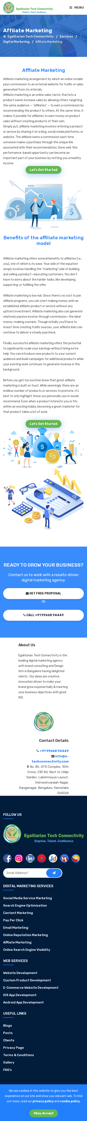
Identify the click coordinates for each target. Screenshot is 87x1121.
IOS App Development (20, 995)
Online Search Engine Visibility (26, 950)
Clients (8, 1040)
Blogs (7, 1025)
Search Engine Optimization (25, 905)
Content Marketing (18, 913)
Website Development (20, 973)
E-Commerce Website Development (30, 988)
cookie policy (70, 1101)
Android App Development (23, 1002)
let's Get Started (43, 170)
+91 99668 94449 (54, 751)
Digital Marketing (16, 42)
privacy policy (43, 1101)
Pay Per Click (13, 920)
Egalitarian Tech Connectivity (30, 36)
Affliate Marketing (17, 942)
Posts (8, 1033)
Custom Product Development (27, 980)
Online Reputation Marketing (25, 935)
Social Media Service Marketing (27, 898)
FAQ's (7, 1070)
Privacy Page (13, 1048)
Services (66, 36)
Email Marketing (15, 928)
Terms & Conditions (18, 1055)
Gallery (8, 1062)
